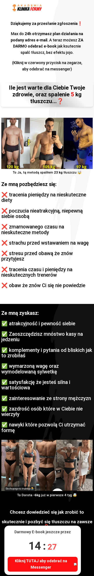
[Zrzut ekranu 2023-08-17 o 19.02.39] (46, 465)
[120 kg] (46, 143)
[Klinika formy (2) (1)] (27, 7)
